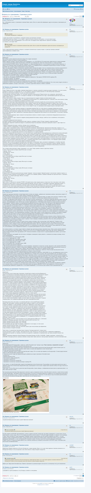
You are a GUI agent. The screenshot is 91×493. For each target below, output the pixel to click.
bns (70, 29)
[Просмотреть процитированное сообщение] (14, 429)
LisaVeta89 (6, 446)
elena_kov (71, 416)
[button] (80, 16)
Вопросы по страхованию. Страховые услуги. (17, 14)
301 (74, 24)
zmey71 (71, 467)
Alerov (5, 20)
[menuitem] (8, 9)
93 (74, 468)
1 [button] (81, 16)
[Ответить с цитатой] (67, 19)
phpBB (40, 483)
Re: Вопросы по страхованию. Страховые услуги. (17, 18)
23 (74, 30)
